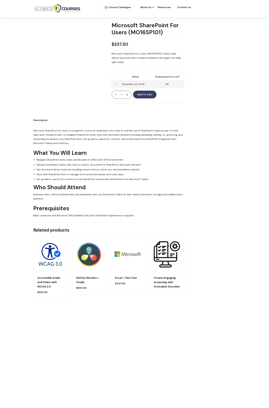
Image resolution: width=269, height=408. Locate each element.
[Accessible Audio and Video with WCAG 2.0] (50, 254)
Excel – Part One (126, 278)
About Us (145, 7)
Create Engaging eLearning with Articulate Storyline (167, 282)
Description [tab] (40, 120)
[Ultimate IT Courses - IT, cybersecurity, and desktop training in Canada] (57, 8)
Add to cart (144, 94)
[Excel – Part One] (128, 254)
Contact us (184, 7)
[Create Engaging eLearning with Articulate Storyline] (167, 254)
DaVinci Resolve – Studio (87, 280)
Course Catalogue (120, 7)
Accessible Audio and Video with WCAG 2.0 (48, 282)
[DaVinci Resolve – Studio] (89, 254)
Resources (164, 7)
